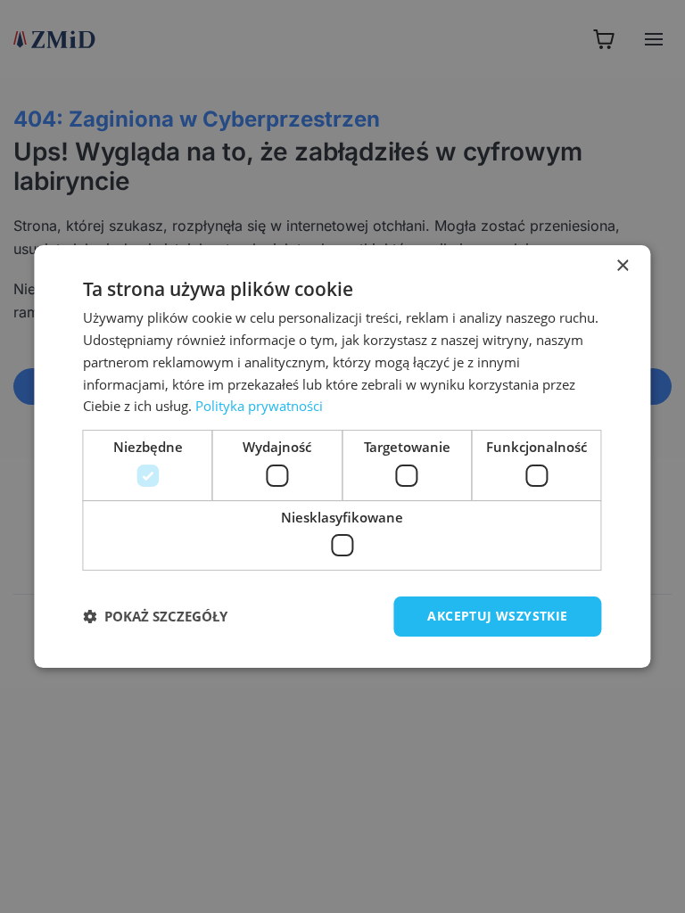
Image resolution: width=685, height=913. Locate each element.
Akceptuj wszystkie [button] (497, 615)
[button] (155, 617)
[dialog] (342, 456)
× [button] (622, 266)
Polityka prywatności (259, 406)
